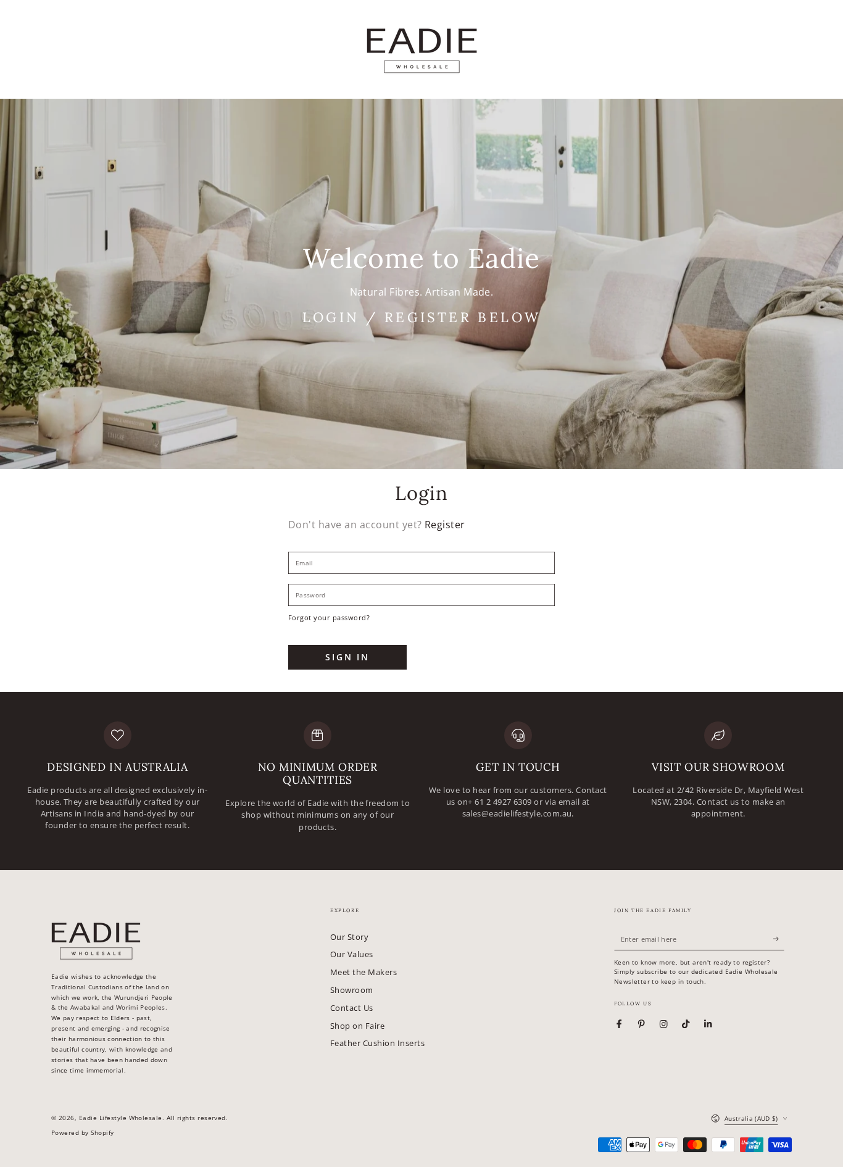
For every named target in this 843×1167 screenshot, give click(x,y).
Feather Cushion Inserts (377, 1043)
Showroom (351, 989)
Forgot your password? (329, 617)
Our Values (351, 954)
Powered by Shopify (82, 1133)
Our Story (349, 936)
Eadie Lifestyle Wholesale (120, 1118)
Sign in (347, 657)
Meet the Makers (363, 972)
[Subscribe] (778, 939)
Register (445, 524)
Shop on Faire (357, 1025)
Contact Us (351, 1007)
